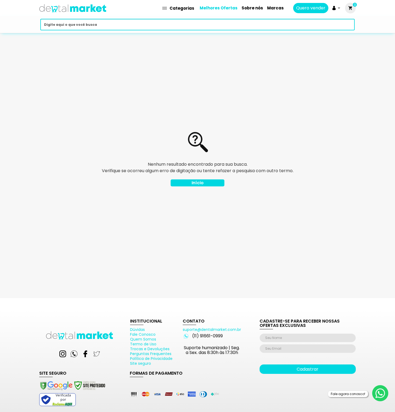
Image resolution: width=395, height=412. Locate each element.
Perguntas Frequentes (150, 353)
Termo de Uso (143, 344)
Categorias (182, 8)
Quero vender (310, 8)
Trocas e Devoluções (150, 349)
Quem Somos (143, 339)
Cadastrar (307, 369)
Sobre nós (252, 8)
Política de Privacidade (151, 358)
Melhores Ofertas (219, 8)
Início (198, 183)
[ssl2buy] (72, 391)
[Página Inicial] (72, 14)
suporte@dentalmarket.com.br (212, 329)
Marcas (275, 8)
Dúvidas (137, 329)
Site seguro (140, 363)
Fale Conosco (143, 334)
